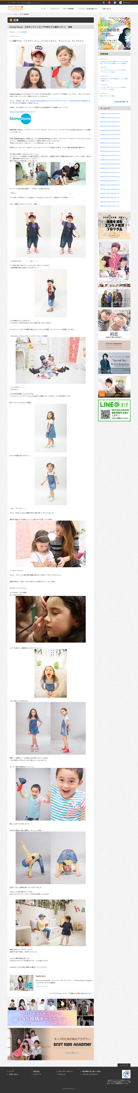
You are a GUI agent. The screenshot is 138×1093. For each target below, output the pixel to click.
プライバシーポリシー (65, 1071)
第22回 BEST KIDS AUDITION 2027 (110, 126)
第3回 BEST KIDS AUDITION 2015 (109, 206)
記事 (15, 14)
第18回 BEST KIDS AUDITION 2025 (110, 143)
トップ (43, 9)
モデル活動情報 (68, 9)
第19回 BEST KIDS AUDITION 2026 (110, 139)
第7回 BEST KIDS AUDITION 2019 (109, 189)
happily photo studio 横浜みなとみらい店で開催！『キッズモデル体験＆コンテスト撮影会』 (114, 62)
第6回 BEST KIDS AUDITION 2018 (109, 193)
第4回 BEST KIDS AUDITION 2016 (109, 202)
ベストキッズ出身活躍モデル (88, 9)
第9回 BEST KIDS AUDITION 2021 (109, 181)
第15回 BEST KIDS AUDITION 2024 (110, 155)
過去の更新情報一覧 (121, 102)
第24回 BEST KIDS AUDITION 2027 (110, 118)
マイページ (37, 1074)
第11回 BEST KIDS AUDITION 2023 (110, 172)
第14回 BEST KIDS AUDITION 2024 (110, 160)
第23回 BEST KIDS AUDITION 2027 (110, 122)
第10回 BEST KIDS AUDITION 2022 (110, 176)
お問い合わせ (106, 9)
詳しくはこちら (42, 986)
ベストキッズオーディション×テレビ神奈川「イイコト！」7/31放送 (113, 71)
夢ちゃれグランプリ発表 (107, 96)
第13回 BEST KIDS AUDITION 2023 (110, 164)
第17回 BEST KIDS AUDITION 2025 (110, 147)
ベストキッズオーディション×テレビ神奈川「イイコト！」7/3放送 (113, 88)
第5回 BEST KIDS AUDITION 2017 (109, 197)
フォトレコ (61, 1074)
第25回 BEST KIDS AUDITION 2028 (110, 113)
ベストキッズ (54, 9)
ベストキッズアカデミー (90, 1074)
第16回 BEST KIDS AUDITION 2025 (110, 151)
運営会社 (37, 1071)
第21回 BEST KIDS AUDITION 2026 (110, 130)
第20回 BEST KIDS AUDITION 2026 (110, 134)
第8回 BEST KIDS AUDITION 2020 (109, 185)
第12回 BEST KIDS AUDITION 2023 (110, 168)
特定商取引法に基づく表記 (91, 1071)
